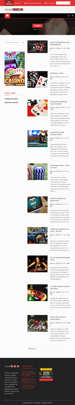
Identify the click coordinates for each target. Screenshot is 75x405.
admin (53, 48)
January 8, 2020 (63, 77)
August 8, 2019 (63, 204)
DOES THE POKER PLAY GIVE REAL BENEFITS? (60, 44)
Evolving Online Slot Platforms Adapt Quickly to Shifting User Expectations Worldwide (29, 380)
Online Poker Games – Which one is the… (60, 167)
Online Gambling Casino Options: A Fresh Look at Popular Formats (29, 387)
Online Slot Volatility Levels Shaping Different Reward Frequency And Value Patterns (29, 373)
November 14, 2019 (64, 107)
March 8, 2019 (63, 323)
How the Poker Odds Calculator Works (57, 133)
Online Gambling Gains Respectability (51, 3)
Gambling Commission (11, 99)
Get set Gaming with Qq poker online (60, 259)
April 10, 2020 (63, 48)
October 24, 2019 (64, 138)
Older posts (32, 349)
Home (35, 29)
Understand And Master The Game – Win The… (59, 230)
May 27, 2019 (63, 235)
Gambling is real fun (56, 73)
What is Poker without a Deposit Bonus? (58, 318)
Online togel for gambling (27, 3)
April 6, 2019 (62, 263)
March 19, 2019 (63, 292)
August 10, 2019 (63, 171)
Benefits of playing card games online (58, 199)
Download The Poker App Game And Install (58, 103)
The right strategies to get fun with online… (60, 287)
